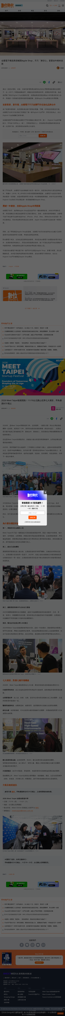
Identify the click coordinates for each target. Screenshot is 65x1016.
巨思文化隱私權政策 (35, 522)
